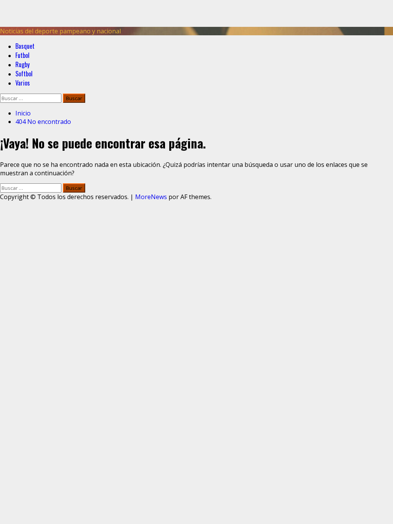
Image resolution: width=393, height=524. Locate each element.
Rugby (22, 64)
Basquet (25, 46)
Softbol (24, 73)
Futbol (22, 55)
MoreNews (151, 197)
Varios (22, 82)
